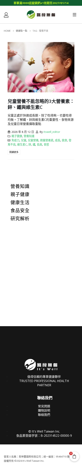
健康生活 (20, 202)
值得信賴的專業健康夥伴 (44, 377)
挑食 (64, 140)
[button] (74, 14)
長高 (39, 144)
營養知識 (29, 136)
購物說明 (44, 410)
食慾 (46, 144)
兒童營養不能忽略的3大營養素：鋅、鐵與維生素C (41, 104)
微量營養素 (46, 140)
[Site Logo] (41, 14)
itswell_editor (51, 132)
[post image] (41, 67)
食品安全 (20, 210)
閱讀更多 (13, 152)
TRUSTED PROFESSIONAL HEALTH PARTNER (44, 383)
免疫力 (15, 140)
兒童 (23, 140)
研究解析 (20, 218)
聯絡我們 (44, 415)
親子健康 (16, 136)
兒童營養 (33, 140)
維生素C (22, 144)
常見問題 (44, 406)
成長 (57, 140)
